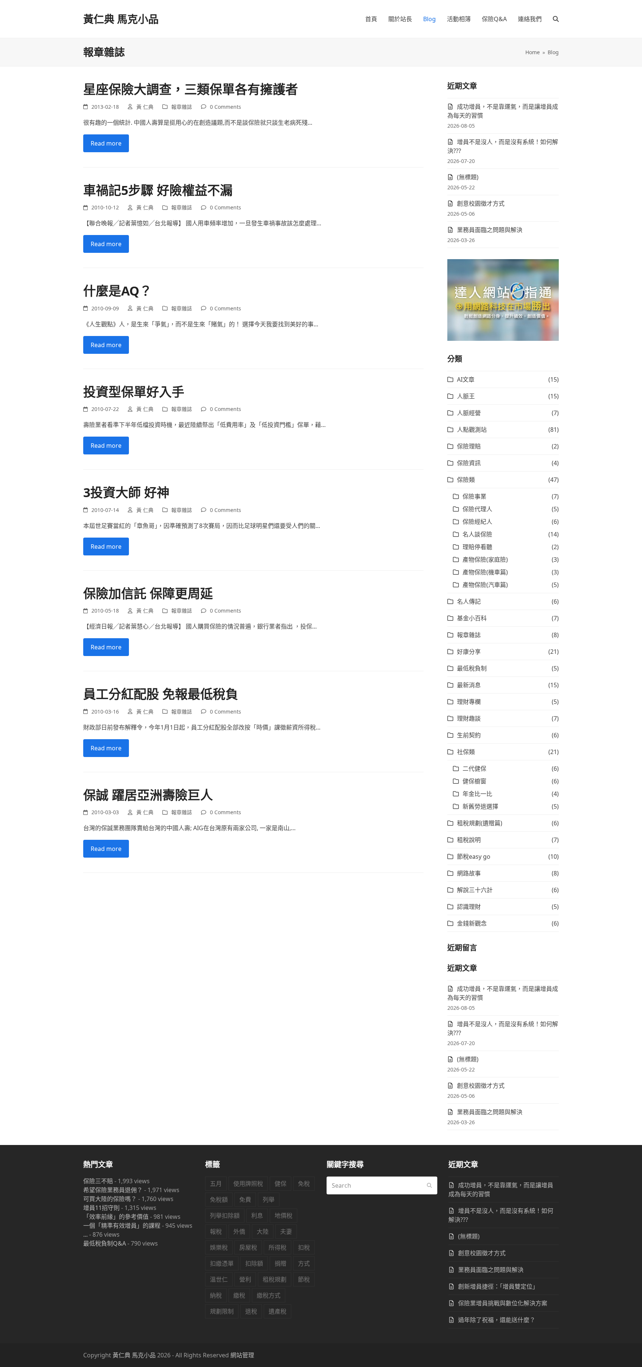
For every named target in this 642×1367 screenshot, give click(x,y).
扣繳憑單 (222, 1263)
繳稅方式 (269, 1295)
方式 (304, 1263)
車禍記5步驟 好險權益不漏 (158, 190)
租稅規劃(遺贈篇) (479, 823)
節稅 (304, 1279)
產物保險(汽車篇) (485, 585)
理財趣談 (469, 718)
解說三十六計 (475, 890)
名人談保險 (477, 534)
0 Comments (225, 106)
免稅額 (219, 1199)
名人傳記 (469, 601)
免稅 (304, 1184)
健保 (280, 1184)
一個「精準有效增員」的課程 (121, 1225)
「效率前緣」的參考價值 (116, 1217)
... (85, 1234)
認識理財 (469, 907)
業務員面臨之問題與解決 (489, 230)
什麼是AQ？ (117, 290)
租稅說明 (469, 840)
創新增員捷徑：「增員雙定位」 (498, 1286)
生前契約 (469, 735)
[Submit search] (429, 1185)
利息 (257, 1215)
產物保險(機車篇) (485, 572)
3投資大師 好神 (126, 492)
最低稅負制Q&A (104, 1243)
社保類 (466, 752)
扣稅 (304, 1247)
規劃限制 (222, 1311)
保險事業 (474, 496)
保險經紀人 (477, 522)
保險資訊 (469, 463)
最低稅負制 (472, 668)
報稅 (216, 1231)
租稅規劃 (274, 1279)
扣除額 (254, 1263)
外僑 (239, 1231)
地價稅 (283, 1215)
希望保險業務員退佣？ (113, 1190)
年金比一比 (477, 794)
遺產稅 (277, 1311)
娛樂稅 (219, 1247)
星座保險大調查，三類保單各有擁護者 (190, 89)
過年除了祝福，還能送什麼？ (496, 1320)
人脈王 (466, 396)
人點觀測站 (472, 429)
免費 (245, 1199)
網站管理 (242, 1355)
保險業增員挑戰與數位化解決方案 (502, 1303)
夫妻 (286, 1231)
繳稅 (239, 1295)
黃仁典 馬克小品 (121, 19)
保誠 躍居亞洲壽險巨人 (148, 794)
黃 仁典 (144, 106)
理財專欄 (469, 702)
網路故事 (469, 873)
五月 (216, 1184)
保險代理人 (477, 509)
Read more (106, 143)
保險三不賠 (98, 1181)
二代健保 (474, 768)
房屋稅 (248, 1247)
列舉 (269, 1199)
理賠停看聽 (477, 547)
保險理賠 (469, 446)
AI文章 (465, 379)
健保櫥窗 (474, 781)
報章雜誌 (181, 106)
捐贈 (280, 1263)
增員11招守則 (101, 1208)
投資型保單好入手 (133, 391)
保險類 (466, 480)
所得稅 (277, 1247)
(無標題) (468, 177)
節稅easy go (473, 856)
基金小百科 (472, 618)
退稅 (251, 1311)
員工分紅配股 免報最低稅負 (160, 693)
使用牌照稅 (248, 1184)
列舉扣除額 (225, 1215)
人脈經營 (469, 413)
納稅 (216, 1295)
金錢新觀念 (472, 923)
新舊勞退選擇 (480, 806)
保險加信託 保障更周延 (148, 593)
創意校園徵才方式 (481, 203)
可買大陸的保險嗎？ (110, 1199)
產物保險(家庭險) (485, 559)
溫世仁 (219, 1279)
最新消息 (469, 685)
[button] (555, 19)
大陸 (263, 1231)
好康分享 (469, 651)
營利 (245, 1279)
